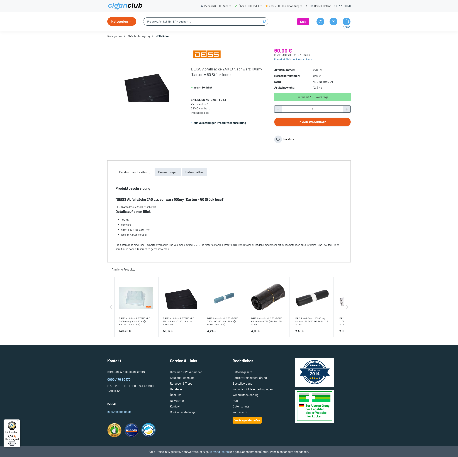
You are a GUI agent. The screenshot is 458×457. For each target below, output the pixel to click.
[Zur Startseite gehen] (125, 5)
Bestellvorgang (242, 383)
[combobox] (201, 21)
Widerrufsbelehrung (246, 395)
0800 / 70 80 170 (342, 6)
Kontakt (175, 406)
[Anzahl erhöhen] (347, 109)
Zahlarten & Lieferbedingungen (253, 389)
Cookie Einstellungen (183, 412)
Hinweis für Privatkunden (186, 372)
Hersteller (176, 389)
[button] (110, 307)
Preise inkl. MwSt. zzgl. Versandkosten (293, 59)
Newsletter (177, 400)
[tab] (135, 172)
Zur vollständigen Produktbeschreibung (220, 122)
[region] (145, 86)
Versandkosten (219, 451)
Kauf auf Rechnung (182, 377)
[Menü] (18, 421)
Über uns (175, 395)
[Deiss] (207, 54)
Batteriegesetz (242, 372)
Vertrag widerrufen (247, 420)
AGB (235, 400)
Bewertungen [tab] (167, 172)
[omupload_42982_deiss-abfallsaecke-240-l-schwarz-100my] (145, 86)
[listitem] (135, 307)
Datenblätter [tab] (194, 172)
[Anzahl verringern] (278, 109)
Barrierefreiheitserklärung (250, 377)
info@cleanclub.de (119, 411)
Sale (303, 21)
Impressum (240, 412)
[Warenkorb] (347, 22)
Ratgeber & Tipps (181, 383)
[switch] (12, 443)
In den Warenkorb (312, 122)
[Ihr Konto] (333, 21)
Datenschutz (241, 406)
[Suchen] (264, 21)
